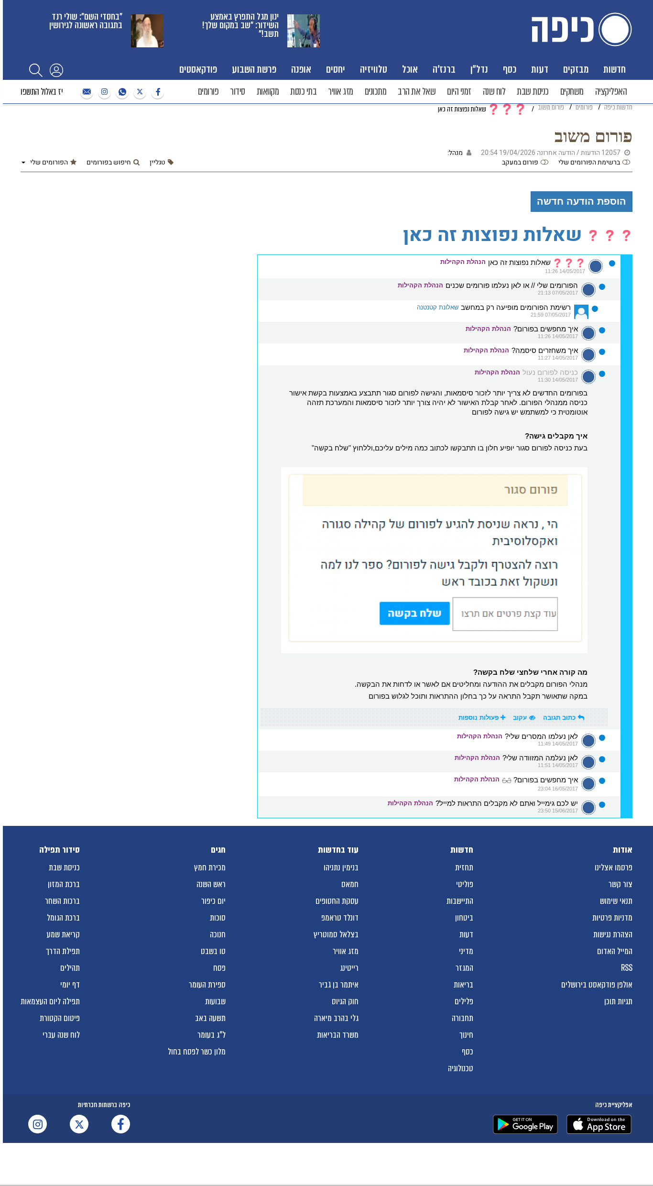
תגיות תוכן (618, 1001)
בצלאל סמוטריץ (336, 934)
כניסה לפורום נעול (550, 372)
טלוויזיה (373, 69)
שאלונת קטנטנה (437, 307)
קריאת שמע (63, 934)
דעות (539, 69)
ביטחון (464, 917)
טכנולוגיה (460, 1068)
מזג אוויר (340, 92)
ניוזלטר (85, 92)
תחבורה (462, 1018)
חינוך (466, 1035)
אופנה (301, 69)
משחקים (572, 92)
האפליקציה (611, 92)
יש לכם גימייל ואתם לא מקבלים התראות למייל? (506, 803)
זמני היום (459, 92)
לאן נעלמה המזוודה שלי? (540, 758)
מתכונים (376, 92)
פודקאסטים (198, 69)
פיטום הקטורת (60, 1018)
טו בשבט (213, 951)
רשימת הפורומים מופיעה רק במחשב (516, 307)
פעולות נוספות (479, 717)
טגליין (157, 162)
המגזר (464, 968)
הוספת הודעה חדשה (581, 201)
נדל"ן (479, 69)
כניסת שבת (533, 92)
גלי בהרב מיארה (336, 1018)
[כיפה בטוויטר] (138, 92)
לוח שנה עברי (61, 1035)
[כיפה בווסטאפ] (121, 92)
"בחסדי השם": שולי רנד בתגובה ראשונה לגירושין (85, 21)
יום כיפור (213, 901)
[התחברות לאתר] (56, 70)
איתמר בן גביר (339, 984)
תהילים (70, 968)
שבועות (215, 1001)
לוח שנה (494, 92)
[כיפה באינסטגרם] (103, 92)
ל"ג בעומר (211, 1035)
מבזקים (575, 69)
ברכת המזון (64, 884)
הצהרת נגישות (612, 934)
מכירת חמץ (210, 867)
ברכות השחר (62, 901)
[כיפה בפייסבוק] (156, 92)
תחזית (464, 867)
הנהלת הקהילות (463, 261)
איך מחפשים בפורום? (545, 329)
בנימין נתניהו (341, 867)
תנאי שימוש (616, 901)
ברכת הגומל (63, 917)
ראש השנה (211, 884)
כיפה (579, 29)
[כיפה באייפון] (599, 1124)
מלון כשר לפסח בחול (197, 1051)
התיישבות (459, 901)
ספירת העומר (207, 984)
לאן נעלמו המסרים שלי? (541, 736)
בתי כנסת (303, 92)
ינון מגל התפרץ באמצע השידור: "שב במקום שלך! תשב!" (240, 25)
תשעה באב (210, 1018)
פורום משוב (593, 136)
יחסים (335, 69)
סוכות (218, 917)
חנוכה (218, 934)
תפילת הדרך (63, 951)
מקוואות (268, 92)
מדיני (466, 951)
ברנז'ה (444, 69)
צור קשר (620, 884)
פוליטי (464, 884)
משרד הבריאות (338, 1035)
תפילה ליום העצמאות (50, 1001)
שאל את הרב (416, 92)
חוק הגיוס (345, 1001)
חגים (218, 850)
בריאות (463, 984)
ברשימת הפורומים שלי (589, 162)
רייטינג (349, 968)
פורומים (208, 92)
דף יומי (70, 984)
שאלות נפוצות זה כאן (520, 262)
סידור (237, 92)
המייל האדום (614, 951)
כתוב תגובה (559, 717)
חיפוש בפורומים (109, 162)
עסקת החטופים (337, 901)
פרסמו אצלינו (613, 867)
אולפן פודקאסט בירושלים (596, 984)
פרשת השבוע (254, 69)
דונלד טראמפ (340, 917)
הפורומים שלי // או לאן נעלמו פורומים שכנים (512, 285)
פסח (219, 968)
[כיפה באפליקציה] (525, 1124)
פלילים (464, 1001)
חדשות (614, 69)
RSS (626, 968)
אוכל (410, 69)
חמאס (350, 884)
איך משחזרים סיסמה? (545, 350)
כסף (509, 69)
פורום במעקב (520, 162)
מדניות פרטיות (612, 917)
